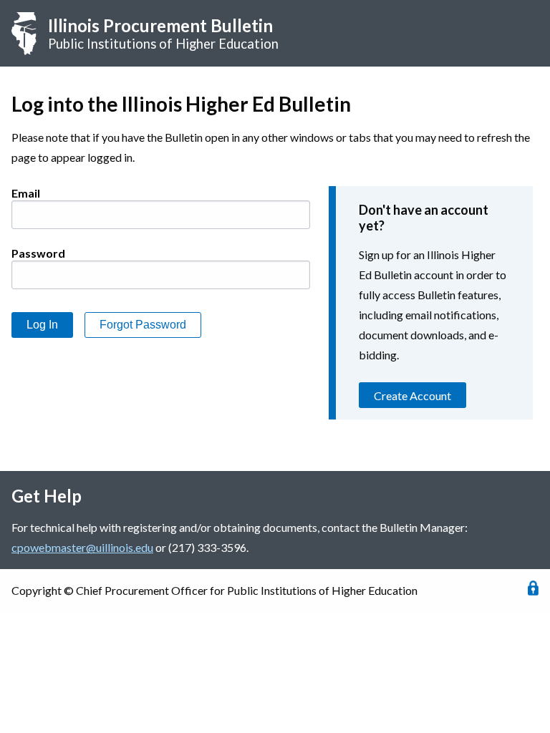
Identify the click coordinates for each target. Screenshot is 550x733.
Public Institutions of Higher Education (163, 33)
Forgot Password (143, 325)
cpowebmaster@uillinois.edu (82, 547)
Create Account (412, 395)
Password (38, 253)
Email (25, 193)
